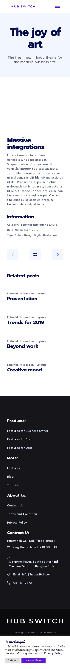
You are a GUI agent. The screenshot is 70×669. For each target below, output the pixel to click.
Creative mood (24, 369)
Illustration (50, 235)
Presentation (22, 298)
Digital (38, 235)
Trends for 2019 (25, 322)
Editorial (26, 225)
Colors (19, 235)
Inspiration (39, 225)
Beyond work (22, 346)
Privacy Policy (53, 653)
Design (28, 235)
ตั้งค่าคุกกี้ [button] (12, 660)
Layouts (52, 225)
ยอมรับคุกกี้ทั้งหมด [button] (33, 660)
